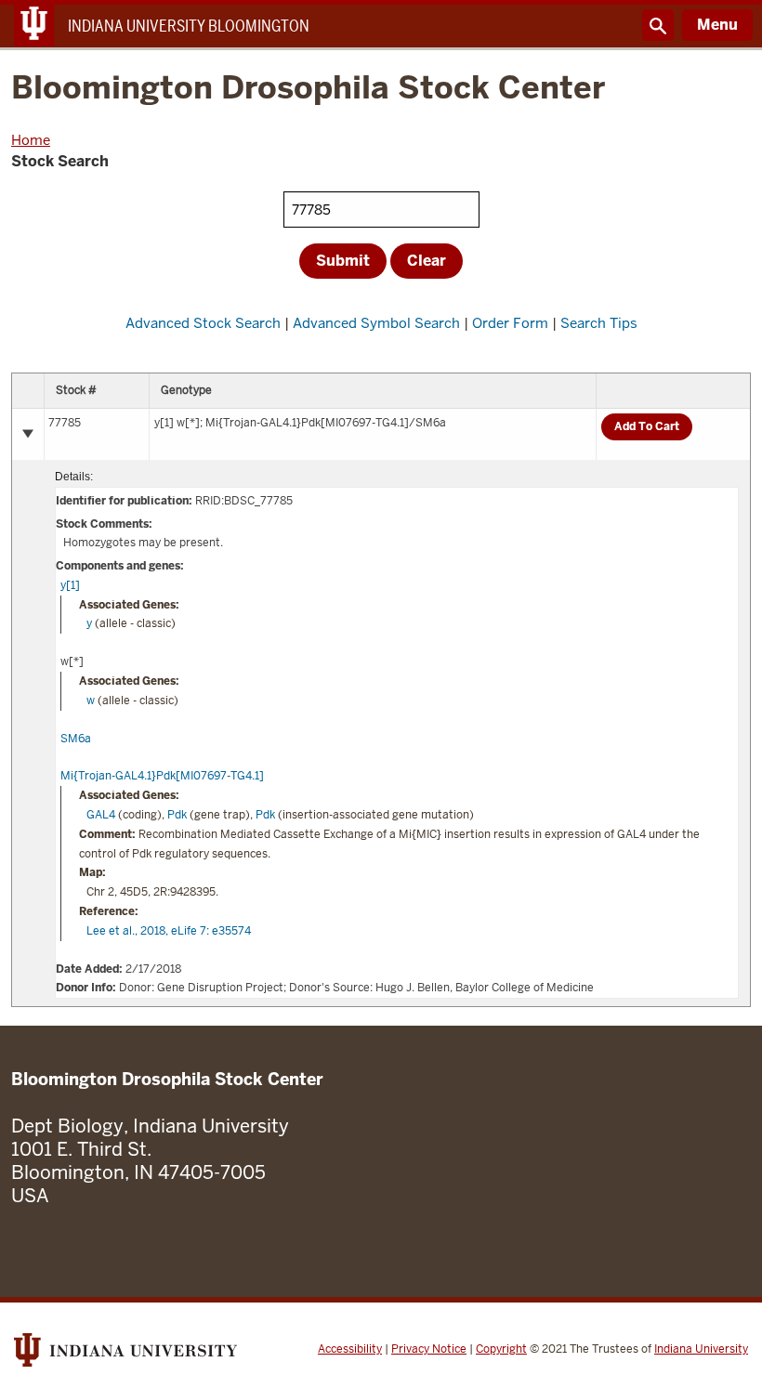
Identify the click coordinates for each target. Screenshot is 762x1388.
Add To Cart (646, 426)
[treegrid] (381, 689)
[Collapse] (28, 433)
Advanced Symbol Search (376, 323)
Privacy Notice (428, 1349)
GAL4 (100, 814)
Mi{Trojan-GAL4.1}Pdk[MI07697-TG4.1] (162, 775)
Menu (717, 24)
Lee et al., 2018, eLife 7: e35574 (168, 930)
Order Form (510, 323)
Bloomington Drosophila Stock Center (308, 89)
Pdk (177, 814)
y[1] (70, 585)
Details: (74, 476)
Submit (343, 260)
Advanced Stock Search (203, 323)
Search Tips (598, 323)
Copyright (501, 1349)
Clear (426, 260)
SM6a (75, 738)
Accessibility (350, 1349)
